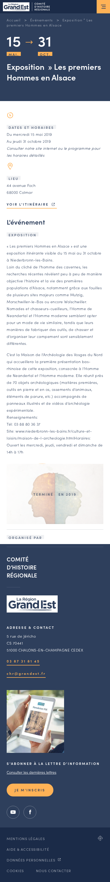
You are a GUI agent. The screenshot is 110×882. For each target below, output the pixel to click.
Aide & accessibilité (28, 849)
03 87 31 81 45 (23, 661)
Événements (41, 19)
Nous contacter (53, 870)
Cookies (15, 870)
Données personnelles (32, 859)
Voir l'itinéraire (28, 204)
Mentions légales (26, 838)
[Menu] (103, 6)
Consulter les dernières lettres (31, 772)
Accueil (14, 19)
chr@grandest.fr (26, 673)
